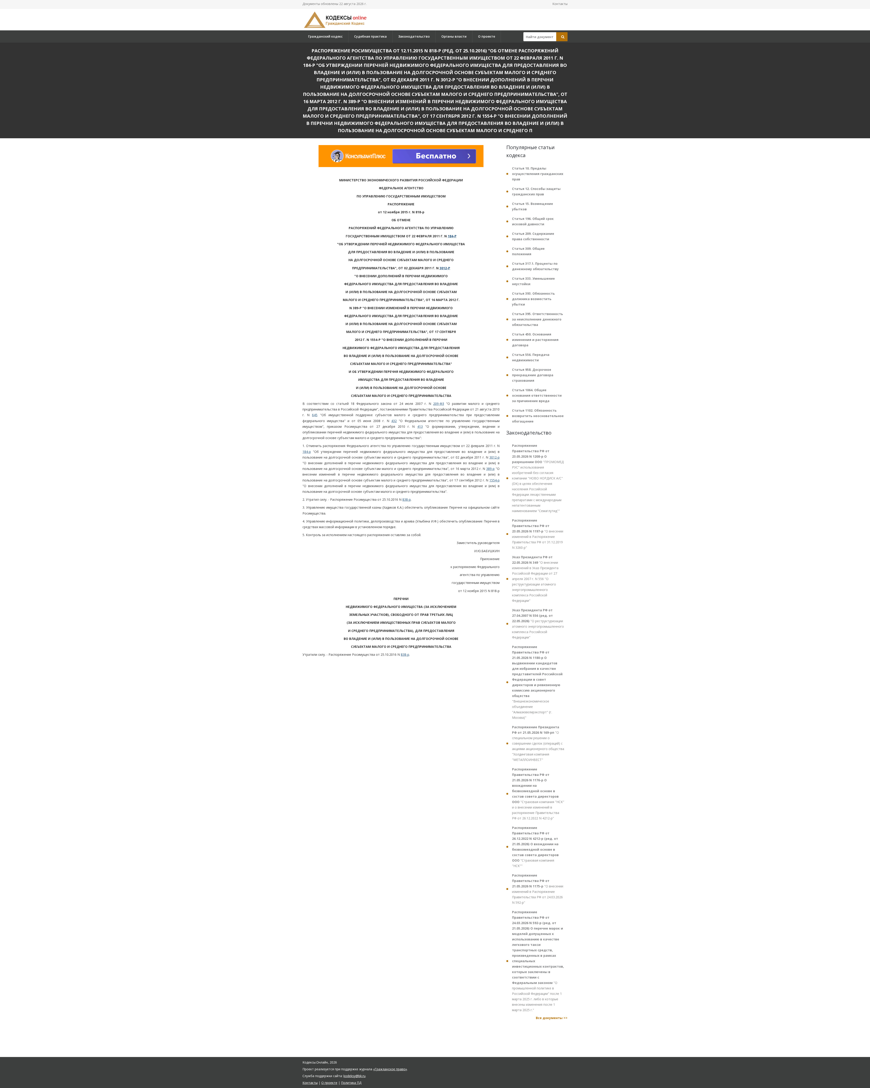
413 (420, 426)
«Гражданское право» (390, 1069)
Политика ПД (351, 1083)
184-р (306, 451)
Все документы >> (552, 1018)
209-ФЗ (438, 403)
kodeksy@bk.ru (354, 1076)
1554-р (494, 480)
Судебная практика (370, 36)
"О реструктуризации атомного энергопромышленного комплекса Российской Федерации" (538, 623)
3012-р (494, 457)
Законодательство (414, 36)
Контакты (560, 4)
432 (394, 421)
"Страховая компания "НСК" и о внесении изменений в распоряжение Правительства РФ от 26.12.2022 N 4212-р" (538, 793)
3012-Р (445, 268)
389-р (490, 468)
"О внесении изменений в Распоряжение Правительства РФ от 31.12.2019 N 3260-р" (537, 534)
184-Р (452, 236)
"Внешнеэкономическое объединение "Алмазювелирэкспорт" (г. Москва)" (537, 682)
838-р (406, 499)
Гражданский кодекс (325, 36)
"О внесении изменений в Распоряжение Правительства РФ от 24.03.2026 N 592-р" (537, 889)
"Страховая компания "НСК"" (535, 847)
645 (314, 415)
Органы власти (453, 36)
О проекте (486, 36)
